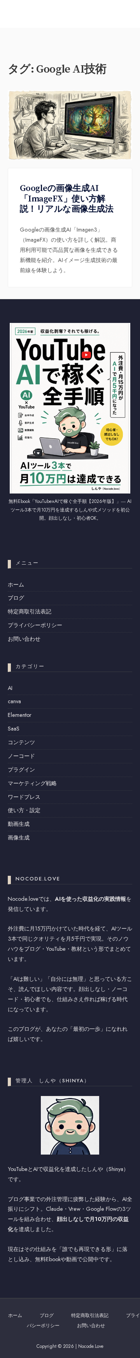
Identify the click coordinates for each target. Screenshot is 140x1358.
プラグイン (21, 769)
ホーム (16, 584)
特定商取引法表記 (29, 611)
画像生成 (19, 837)
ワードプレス (24, 797)
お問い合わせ (24, 639)
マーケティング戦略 (32, 783)
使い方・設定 (24, 810)
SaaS (13, 728)
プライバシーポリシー (35, 625)
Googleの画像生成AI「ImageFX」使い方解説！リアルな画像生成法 (66, 199)
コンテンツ (21, 742)
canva (14, 701)
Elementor (20, 715)
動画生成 (19, 824)
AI (10, 688)
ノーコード (21, 756)
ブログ (16, 598)
